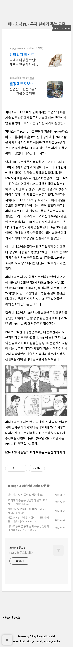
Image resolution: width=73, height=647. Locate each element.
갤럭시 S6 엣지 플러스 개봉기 (23, 494)
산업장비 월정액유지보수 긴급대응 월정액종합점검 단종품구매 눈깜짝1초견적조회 (24, 91)
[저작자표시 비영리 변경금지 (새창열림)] (50, 468)
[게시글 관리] (22, 468)
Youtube (47, 641)
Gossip (22, 485)
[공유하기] (17, 468)
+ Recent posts (11, 617)
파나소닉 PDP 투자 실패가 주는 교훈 (36, 24)
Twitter (28, 641)
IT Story (12, 485)
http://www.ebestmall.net (22, 48)
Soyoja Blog (17, 547)
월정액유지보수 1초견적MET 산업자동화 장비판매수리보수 (24, 84)
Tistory (32, 636)
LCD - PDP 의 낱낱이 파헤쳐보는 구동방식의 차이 (35, 452)
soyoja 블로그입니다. (21, 552)
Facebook (37, 641)
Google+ (56, 641)
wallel (52, 636)
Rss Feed (17, 641)
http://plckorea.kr (19, 77)
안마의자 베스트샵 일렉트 (24, 55)
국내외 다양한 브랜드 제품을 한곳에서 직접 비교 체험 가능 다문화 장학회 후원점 (24, 62)
